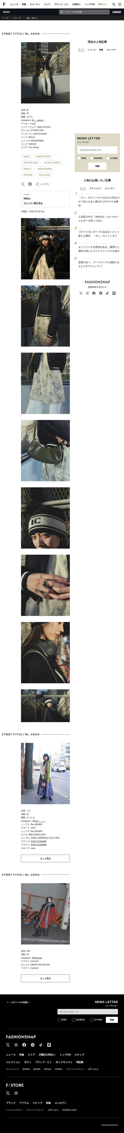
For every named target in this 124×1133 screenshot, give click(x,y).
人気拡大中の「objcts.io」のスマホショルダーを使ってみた (98, 218)
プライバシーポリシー (75, 1069)
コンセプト (60, 1103)
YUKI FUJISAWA (38, 841)
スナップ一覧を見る (33, 203)
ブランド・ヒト (61, 4)
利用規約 (58, 1069)
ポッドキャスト (64, 1062)
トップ (5, 18)
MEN (83, 158)
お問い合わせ (93, 1069)
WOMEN (98, 158)
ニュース (14, 4)
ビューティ (35, 4)
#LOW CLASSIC (52, 162)
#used (26, 156)
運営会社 (47, 1069)
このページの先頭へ (19, 1002)
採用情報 (26, 1069)
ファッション (95, 188)
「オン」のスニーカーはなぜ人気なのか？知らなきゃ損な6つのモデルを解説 (98, 201)
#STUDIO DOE (31, 162)
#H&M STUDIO (43, 156)
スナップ (17, 18)
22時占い (76, 4)
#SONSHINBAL (45, 169)
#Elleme (27, 169)
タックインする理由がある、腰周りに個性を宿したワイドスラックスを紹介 (98, 249)
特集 (24, 4)
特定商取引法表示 (69, 1110)
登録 (97, 166)
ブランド (11, 1103)
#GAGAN (28, 175)
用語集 (79, 1062)
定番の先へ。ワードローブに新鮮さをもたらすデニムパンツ (98, 264)
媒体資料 (37, 1069)
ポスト (27, 1062)
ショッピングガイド (14, 1110)
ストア (47, 4)
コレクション (13, 1062)
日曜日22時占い (47, 1054)
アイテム (24, 1103)
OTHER (114, 158)
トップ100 (90, 4)
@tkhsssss (37, 958)
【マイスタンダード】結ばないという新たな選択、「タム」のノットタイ (98, 234)
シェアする (44, 184)
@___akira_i (38, 120)
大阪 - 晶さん (32, 18)
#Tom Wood (44, 175)
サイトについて (12, 1069)
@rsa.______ (39, 821)
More (101, 4)
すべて (81, 49)
